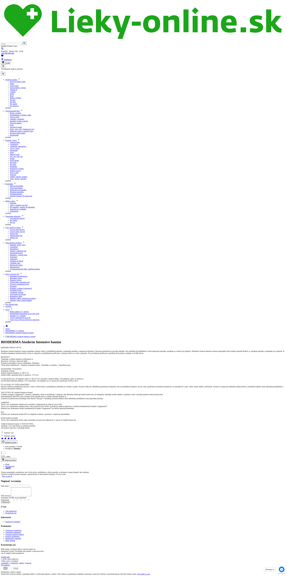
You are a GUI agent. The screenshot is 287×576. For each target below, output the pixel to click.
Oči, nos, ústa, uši (16, 156)
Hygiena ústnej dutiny (17, 133)
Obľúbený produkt (9, 442)
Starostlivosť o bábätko (18, 209)
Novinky (8, 306)
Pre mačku (13, 220)
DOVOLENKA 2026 (17, 82)
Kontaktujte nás (10, 513)
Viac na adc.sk (7, 476)
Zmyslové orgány (16, 127)
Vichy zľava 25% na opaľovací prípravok (24, 320)
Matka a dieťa (10, 201)
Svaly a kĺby (14, 173)
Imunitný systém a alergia (19, 121)
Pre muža (13, 163)
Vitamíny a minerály (17, 119)
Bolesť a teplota (15, 98)
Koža (12, 125)
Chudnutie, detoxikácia (18, 146)
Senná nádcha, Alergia (18, 88)
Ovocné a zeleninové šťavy (19, 284)
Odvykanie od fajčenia (18, 294)
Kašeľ (12, 84)
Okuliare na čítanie (16, 261)
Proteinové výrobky (17, 169)
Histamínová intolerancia (18, 276)
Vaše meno (5, 486)
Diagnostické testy (16, 253)
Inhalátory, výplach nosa (18, 255)
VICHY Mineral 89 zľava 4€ (20, 318)
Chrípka (13, 92)
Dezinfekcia (14, 249)
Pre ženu (13, 165)
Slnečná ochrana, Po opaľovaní (21, 196)
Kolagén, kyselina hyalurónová (21, 288)
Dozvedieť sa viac (143, 574)
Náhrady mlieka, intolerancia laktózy (23, 298)
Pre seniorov (14, 106)
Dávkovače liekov (16, 265)
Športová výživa (15, 280)
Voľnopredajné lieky (12, 111)
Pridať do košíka (9, 459)
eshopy (21, 563)
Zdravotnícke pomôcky (13, 243)
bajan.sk (28, 563)
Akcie (7, 310)
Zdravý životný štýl (12, 274)
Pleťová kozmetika (16, 186)
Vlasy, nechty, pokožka (18, 179)
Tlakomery (14, 259)
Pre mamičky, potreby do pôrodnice (22, 207)
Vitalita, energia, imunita (18, 177)
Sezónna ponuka (11, 80)
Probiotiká (13, 167)
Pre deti (12, 100)
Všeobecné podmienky (13, 530)
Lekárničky (14, 247)
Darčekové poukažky (13, 522)
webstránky (5, 563)
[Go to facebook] (281, 569)
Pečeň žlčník (14, 161)
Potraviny (13, 286)
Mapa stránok (10, 540)
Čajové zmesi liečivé (17, 230)
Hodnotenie (5, 500)
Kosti (12, 152)
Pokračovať (5, 502)
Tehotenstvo (14, 211)
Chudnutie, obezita (16, 292)
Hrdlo (12, 94)
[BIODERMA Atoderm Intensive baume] (20, 336)
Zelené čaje (14, 238)
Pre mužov (13, 104)
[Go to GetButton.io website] (281, 573)
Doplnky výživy (11, 140)
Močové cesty (15, 154)
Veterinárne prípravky (13, 216)
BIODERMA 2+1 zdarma (14, 331)
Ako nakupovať (11, 511)
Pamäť (12, 158)
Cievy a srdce (15, 148)
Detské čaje (14, 234)
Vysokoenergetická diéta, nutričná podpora (25, 269)
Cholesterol (14, 144)
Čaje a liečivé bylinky (13, 228)
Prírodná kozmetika (17, 192)
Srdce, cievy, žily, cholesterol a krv (22, 129)
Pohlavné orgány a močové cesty (21, 131)
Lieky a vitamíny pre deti (19, 205)
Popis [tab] (7, 464)
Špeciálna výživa (16, 278)
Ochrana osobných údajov (14, 534)
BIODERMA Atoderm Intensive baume (19, 333)
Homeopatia (14, 135)
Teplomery (13, 257)
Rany (12, 96)
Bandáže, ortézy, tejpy (18, 245)
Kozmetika (9, 184)
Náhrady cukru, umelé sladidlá (21, 300)
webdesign (14, 563)
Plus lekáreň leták (11, 304)
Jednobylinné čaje (16, 236)
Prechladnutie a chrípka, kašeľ (20, 115)
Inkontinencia (15, 267)
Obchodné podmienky (13, 532)
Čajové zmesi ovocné (17, 232)
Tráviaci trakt (14, 117)
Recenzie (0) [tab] (9, 466)
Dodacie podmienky (12, 536)
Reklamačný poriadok (13, 538)
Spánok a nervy (15, 171)
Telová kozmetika (16, 188)
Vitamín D (13, 90)
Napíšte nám (5, 557)
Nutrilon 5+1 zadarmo (18, 316)
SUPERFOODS (16, 290)
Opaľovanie (14, 86)
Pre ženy (13, 102)
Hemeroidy (14, 150)
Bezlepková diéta (16, 296)
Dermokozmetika (16, 194)
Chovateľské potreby (17, 218)
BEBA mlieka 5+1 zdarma (19, 312)
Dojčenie (13, 203)
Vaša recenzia (6, 496)
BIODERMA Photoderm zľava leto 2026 (24, 314)
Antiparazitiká (15, 142)
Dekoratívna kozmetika (18, 190)
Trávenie (13, 175)
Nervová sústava (16, 123)
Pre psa (12, 222)
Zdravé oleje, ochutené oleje (20, 282)
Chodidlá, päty (15, 263)
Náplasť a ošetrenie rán (18, 251)
